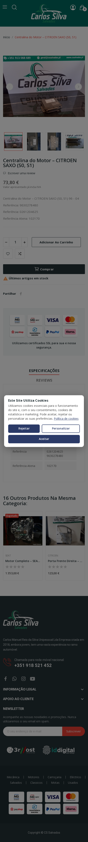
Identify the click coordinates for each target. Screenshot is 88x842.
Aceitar (44, 439)
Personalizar (61, 429)
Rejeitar (24, 429)
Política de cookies (66, 419)
